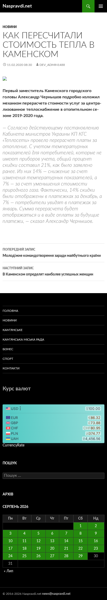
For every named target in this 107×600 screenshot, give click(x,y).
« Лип (8, 571)
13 (52, 541)
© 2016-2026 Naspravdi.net (22, 593)
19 (38, 548)
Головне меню (101, 6)
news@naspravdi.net (56, 593)
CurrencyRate (13, 445)
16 (96, 541)
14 (66, 541)
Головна (10, 310)
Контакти (11, 368)
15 (80, 541)
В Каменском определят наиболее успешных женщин (48, 271)
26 (38, 556)
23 (96, 548)
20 (52, 548)
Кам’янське (13, 330)
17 (10, 548)
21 (66, 548)
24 (10, 556)
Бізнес (8, 349)
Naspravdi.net (17, 6)
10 (10, 541)
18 (24, 548)
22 (80, 548)
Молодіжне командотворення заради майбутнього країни (52, 253)
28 (66, 556)
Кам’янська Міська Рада (23, 339)
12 (38, 541)
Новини (10, 27)
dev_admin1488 (52, 64)
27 (52, 556)
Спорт (8, 358)
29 (80, 556)
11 (24, 541)
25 (24, 556)
